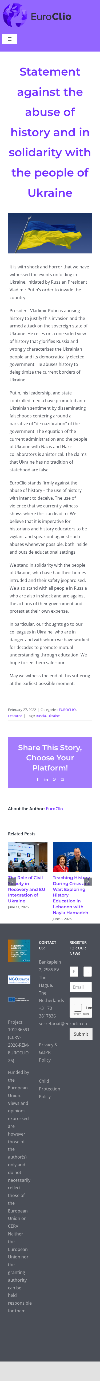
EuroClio (54, 809)
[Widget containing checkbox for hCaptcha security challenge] (81, 1007)
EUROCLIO (67, 709)
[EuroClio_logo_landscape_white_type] (37, 4)
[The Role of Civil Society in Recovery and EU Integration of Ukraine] (27, 845)
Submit (81, 1034)
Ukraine (53, 715)
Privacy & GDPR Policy (48, 1052)
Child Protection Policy (49, 1089)
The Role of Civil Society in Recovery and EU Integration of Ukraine (26, 889)
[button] (12, 882)
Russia (41, 715)
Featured (15, 715)
